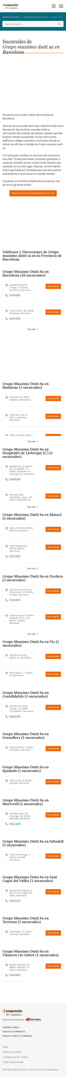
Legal (5, 1046)
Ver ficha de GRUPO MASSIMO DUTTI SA (33, 193)
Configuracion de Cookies (15, 1057)
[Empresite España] (11, 6)
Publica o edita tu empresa (17, 1036)
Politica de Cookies (11, 1051)
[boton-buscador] (59, 24)
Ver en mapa (53, 286)
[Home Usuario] (53, 6)
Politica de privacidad (12, 1062)
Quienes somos (10, 1027)
